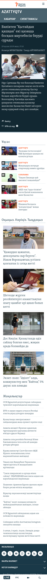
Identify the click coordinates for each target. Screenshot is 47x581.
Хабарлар (10, 19)
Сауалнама (23, 175)
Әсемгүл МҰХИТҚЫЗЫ (12, 50)
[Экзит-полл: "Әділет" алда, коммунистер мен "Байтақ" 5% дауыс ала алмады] (23, 363)
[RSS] (34, 553)
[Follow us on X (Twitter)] (10, 553)
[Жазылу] (40, 553)
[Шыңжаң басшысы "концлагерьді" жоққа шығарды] (9, 204)
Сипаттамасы (28, 19)
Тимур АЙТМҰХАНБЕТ (34, 50)
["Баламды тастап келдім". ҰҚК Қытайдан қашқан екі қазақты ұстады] (9, 151)
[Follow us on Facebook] (4, 553)
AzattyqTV (23, 148)
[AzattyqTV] (28, 577)
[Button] (6, 121)
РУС (17, 578)
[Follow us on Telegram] (28, 553)
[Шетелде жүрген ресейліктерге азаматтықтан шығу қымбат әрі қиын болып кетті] (23, 280)
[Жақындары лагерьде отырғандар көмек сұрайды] (9, 165)
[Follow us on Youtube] (16, 553)
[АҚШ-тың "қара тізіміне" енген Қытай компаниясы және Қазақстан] (9, 189)
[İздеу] (39, 577)
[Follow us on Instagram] (22, 553)
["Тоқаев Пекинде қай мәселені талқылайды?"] (9, 177)
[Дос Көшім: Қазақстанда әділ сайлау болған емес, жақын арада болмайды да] (23, 323)
